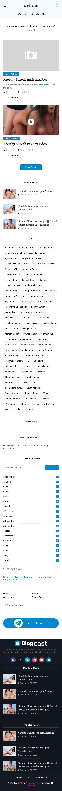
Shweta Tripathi (29, 382)
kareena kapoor (45, 301)
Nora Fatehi (42, 339)
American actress (27, 248)
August (31, 482)
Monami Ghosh (12, 334)
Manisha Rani (11, 328)
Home (6, 593)
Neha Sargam (26, 339)
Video (36, 404)
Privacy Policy (38, 597)
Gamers (43, 280)
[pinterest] (38, 14)
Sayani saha (26, 372)
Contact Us (41, 778)
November (31, 526)
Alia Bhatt (9, 248)
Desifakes (11, 92)
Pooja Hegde (11, 350)
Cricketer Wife (11, 269)
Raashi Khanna (45, 350)
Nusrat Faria (10, 345)
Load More (31, 167)
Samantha (25, 366)
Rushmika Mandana (14, 361)
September (31, 536)
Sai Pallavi (38, 361)
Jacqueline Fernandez (15, 296)
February (31, 511)
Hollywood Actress (33, 285)
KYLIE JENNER (27, 318)
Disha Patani (11, 280)
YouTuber (29, 409)
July (31, 486)
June (31, 491)
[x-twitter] (26, 14)
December (31, 477)
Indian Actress (11, 74)
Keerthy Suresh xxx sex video (25, 143)
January (31, 516)
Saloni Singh (10, 366)
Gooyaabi (31, 785)
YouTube (16, 409)
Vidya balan (49, 404)
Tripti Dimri (45, 399)
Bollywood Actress (46, 264)
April (31, 501)
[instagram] (31, 14)
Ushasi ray (25, 404)
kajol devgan (28, 301)
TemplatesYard (33, 783)
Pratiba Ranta (27, 350)
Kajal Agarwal (11, 301)
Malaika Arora (33, 323)
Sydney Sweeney (13, 393)
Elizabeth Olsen (28, 280)
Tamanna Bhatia (12, 399)
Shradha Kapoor (32, 377)
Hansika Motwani (13, 285)
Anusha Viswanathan (15, 253)
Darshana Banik (29, 269)
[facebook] (19, 14)
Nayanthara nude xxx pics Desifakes (36, 191)
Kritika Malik (10, 318)
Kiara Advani (11, 312)
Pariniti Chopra (27, 345)
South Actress (33, 388)
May (31, 496)
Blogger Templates (25, 577)
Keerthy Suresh (12, 138)
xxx (6, 409)
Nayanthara (10, 339)
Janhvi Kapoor (36, 296)
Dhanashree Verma (35, 274)
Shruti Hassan (11, 382)
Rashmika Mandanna (35, 355)
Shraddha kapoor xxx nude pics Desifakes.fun (33, 207)
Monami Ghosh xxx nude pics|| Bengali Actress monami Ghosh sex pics (37, 223)
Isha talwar (50, 291)
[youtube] (41, 659)
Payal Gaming (44, 345)
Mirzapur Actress (30, 328)
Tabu (45, 393)
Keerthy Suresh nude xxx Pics (25, 79)
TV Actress (10, 404)
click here (44, 85)
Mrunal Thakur (30, 334)
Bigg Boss (29, 264)
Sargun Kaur (10, 372)
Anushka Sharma (37, 253)
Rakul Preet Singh (13, 355)
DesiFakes (31, 5)
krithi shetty (26, 312)
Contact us (8, 597)
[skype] (43, 14)
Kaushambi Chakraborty (16, 307)
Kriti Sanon (41, 312)
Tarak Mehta (30, 399)
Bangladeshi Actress (31, 258)
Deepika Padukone (13, 274)
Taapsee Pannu (32, 393)
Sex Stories (41, 372)
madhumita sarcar (13, 323)
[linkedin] (48, 659)
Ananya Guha (46, 248)
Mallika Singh (50, 323)
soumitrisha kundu (13, 388)
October (31, 531)
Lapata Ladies (44, 318)
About (35, 593)
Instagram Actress (31, 291)
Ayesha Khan (11, 258)
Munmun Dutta (48, 334)
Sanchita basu (41, 366)
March (31, 506)
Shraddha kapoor (13, 377)
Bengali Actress (12, 264)
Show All (31, 30)
